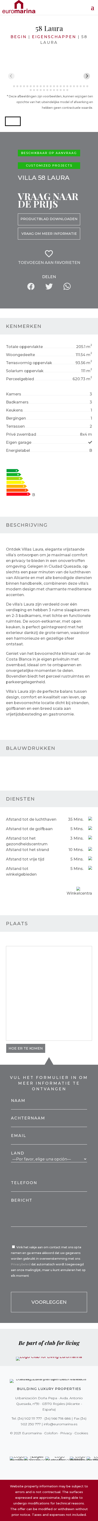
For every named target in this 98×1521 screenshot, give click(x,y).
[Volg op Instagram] (45, 1443)
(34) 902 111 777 (30, 1418)
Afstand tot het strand (27, 849)
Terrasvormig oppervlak (29, 363)
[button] (13, 121)
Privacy (66, 1433)
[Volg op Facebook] (32, 1443)
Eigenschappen (54, 37)
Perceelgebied (20, 379)
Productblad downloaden (49, 219)
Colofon (51, 1433)
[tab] (10, 86)
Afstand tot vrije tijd (25, 859)
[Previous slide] (11, 76)
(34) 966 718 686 (57, 1418)
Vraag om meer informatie (49, 233)
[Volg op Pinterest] (52, 1443)
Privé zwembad (21, 434)
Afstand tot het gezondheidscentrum (27, 841)
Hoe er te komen (26, 1048)
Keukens (14, 410)
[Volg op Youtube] (59, 1443)
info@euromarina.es (60, 1424)
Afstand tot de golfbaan (29, 829)
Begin (18, 37)
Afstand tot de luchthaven (31, 819)
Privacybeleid (21, 1264)
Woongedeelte (20, 355)
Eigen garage (18, 442)
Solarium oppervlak (25, 371)
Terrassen (15, 426)
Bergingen (16, 418)
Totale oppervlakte (24, 346)
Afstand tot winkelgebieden (21, 871)
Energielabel (18, 450)
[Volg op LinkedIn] (65, 1443)
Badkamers (17, 402)
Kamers (13, 394)
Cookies (81, 1433)
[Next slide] (86, 76)
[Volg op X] (39, 1443)
